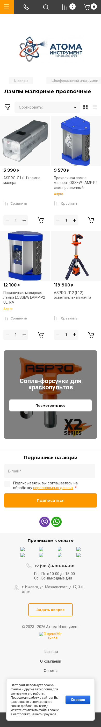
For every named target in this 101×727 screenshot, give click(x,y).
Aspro (58, 194)
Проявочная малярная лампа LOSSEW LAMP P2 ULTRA (24, 297)
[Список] (96, 107)
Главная (51, 651)
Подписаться (50, 500)
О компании (50, 661)
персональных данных (53, 487)
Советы (50, 670)
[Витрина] (85, 107)
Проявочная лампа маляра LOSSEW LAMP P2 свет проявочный (76, 183)
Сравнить (18, 203)
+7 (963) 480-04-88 (54, 565)
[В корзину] (40, 220)
